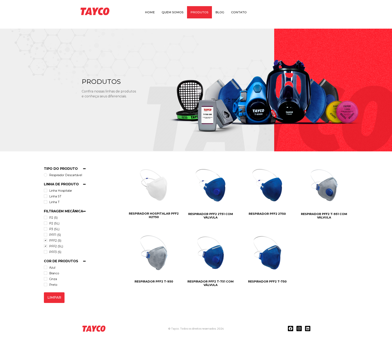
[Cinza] (45, 278)
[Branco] (45, 273)
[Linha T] (45, 202)
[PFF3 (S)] (45, 251)
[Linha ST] (45, 196)
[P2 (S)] (45, 217)
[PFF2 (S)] (45, 240)
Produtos (199, 12)
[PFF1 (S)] (45, 234)
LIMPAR (54, 297)
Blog (219, 12)
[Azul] (45, 267)
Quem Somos (173, 12)
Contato (239, 12)
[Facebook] (290, 328)
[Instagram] (299, 328)
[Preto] (45, 284)
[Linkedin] (307, 328)
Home (150, 12)
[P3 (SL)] (45, 229)
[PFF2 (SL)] (45, 246)
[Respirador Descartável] (45, 175)
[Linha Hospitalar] (45, 190)
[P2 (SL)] (45, 223)
